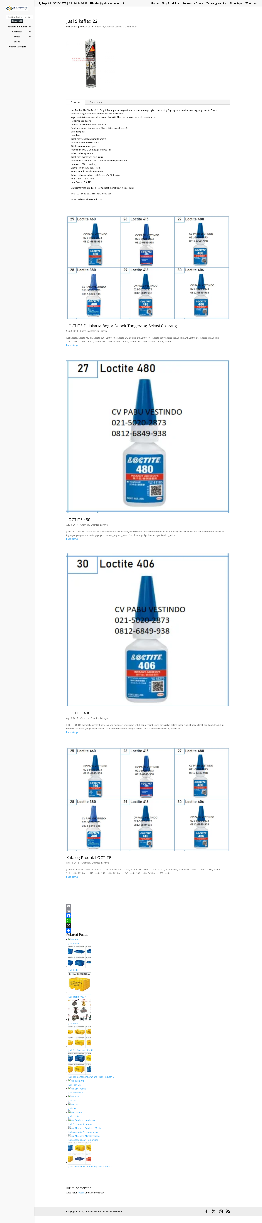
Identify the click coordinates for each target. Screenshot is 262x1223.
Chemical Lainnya (114, 26)
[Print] (148, 911)
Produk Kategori (17, 47)
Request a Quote (193, 3)
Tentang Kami (215, 3)
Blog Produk (169, 3)
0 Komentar (131, 26)
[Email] (148, 906)
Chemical (17, 32)
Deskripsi (76, 102)
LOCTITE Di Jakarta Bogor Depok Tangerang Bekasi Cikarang (121, 325)
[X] (148, 925)
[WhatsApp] (148, 920)
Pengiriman (96, 102)
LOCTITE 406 (78, 713)
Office (17, 37)
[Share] (148, 930)
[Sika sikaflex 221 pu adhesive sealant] (90, 91)
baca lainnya (72, 345)
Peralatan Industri (17, 27)
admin (74, 26)
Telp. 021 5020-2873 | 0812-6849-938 (64, 3)
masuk (81, 1192)
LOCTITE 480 (78, 519)
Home (155, 3)
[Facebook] (148, 915)
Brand (17, 42)
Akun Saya (236, 3)
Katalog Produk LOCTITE (88, 857)
